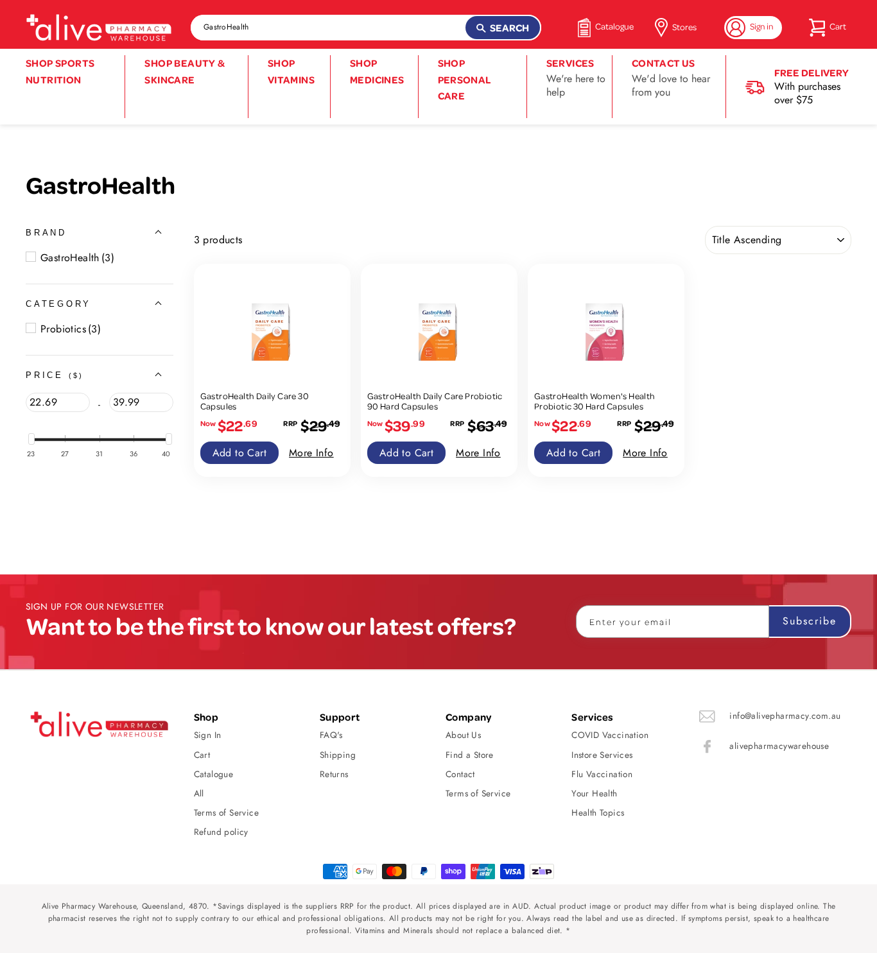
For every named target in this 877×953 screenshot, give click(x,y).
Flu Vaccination (601, 774)
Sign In (207, 734)
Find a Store (470, 754)
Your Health (594, 793)
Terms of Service (226, 812)
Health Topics (597, 812)
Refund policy (221, 831)
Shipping (338, 754)
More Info (311, 452)
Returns (334, 774)
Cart (202, 754)
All (199, 793)
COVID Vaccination (609, 734)
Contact (460, 774)
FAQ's (331, 734)
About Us (463, 734)
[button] (46, 232)
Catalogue (214, 774)
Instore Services (601, 754)
